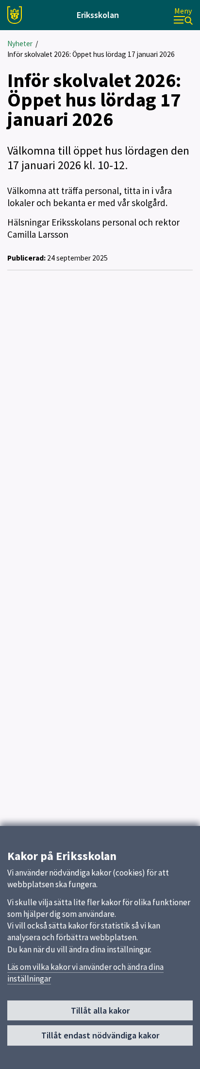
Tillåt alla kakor (100, 1010)
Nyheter (20, 43)
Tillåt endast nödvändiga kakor (100, 1035)
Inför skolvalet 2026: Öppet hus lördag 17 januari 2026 (91, 54)
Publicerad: (26, 258)
